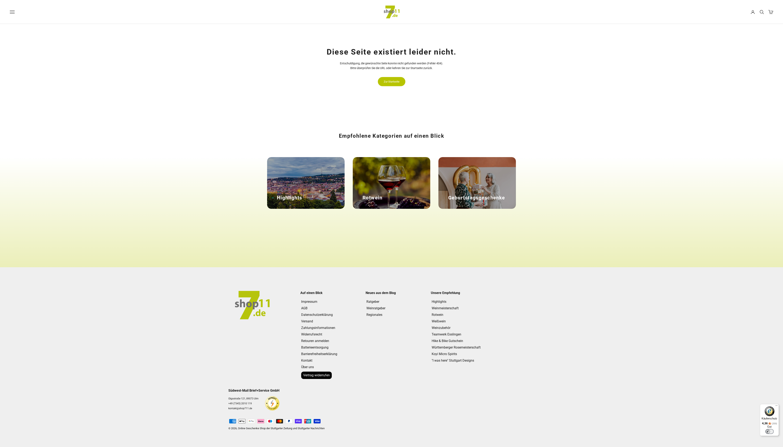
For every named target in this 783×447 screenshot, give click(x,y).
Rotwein (437, 315)
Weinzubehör (441, 328)
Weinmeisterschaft (445, 308)
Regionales (374, 315)
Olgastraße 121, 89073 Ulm (243, 398)
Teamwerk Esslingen (446, 334)
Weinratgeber (375, 308)
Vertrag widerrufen (316, 375)
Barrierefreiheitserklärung (319, 354)
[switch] (769, 431)
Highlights (439, 302)
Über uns (307, 367)
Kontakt (306, 360)
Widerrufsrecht (311, 334)
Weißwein (439, 321)
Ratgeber (372, 302)
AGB (304, 308)
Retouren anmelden (315, 341)
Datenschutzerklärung (317, 315)
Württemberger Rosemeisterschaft (456, 347)
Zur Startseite (391, 81)
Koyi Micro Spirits (444, 354)
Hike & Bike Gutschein (447, 341)
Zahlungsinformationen (318, 328)
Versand (307, 321)
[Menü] (776, 406)
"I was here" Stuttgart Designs (453, 360)
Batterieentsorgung (314, 347)
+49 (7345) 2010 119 (240, 403)
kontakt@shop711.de (240, 408)
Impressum (309, 302)
